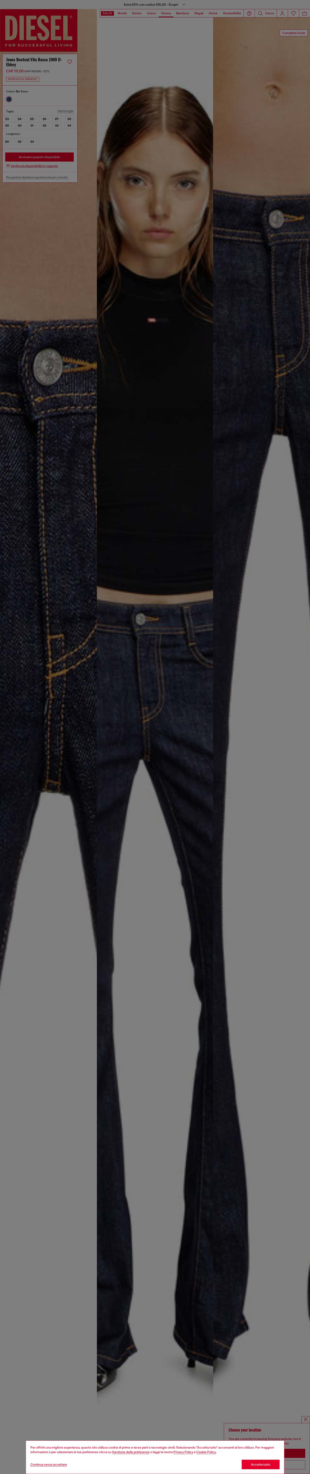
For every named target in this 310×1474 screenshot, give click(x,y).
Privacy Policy (183, 1452)
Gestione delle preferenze (131, 1452)
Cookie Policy (206, 1452)
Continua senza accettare (48, 1464)
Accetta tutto (260, 1464)
